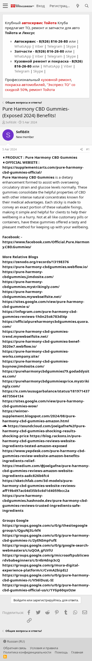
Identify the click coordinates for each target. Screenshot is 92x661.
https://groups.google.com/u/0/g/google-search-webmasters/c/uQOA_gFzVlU (45, 548)
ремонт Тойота (42, 89)
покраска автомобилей (25, 84)
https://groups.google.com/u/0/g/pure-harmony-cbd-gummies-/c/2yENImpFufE (46, 538)
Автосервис (25, 41)
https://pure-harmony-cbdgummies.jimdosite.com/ (28, 274)
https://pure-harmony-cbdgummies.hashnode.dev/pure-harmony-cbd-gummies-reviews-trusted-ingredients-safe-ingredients (45, 503)
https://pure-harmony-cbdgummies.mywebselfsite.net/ (31, 294)
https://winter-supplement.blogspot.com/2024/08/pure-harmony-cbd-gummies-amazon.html (39, 416)
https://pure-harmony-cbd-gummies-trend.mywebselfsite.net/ (35, 334)
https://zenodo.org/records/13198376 (35, 261)
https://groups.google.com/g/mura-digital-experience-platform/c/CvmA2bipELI (40, 567)
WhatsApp (23, 46)
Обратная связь (14, 648)
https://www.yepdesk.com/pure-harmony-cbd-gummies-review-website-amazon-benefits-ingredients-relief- (43, 455)
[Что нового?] (77, 5)
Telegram (55, 46)
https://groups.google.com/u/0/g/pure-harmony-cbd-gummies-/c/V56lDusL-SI (46, 577)
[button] (5, 6)
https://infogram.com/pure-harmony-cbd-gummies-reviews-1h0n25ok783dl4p (39, 314)
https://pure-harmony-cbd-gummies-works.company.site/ (35, 354)
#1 (88, 149)
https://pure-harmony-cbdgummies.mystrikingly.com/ (30, 284)
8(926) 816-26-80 (53, 41)
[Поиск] (86, 5)
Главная (77, 652)
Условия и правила (44, 648)
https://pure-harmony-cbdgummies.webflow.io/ (45, 266)
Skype (71, 46)
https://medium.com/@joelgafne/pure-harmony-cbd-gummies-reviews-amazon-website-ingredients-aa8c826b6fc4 (45, 470)
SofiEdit (11, 122)
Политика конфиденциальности (27, 652)
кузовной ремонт (56, 79)
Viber (39, 46)
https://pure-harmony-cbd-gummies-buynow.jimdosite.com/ (35, 364)
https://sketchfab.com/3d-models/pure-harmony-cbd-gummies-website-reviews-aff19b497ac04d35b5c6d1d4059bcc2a (39, 485)
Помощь (61, 652)
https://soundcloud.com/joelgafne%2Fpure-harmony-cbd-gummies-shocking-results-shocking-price (44, 430)
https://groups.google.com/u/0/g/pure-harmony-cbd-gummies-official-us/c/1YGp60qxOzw (46, 587)
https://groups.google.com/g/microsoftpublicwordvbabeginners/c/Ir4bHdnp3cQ (45, 557)
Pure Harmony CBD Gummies (51, 157)
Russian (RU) (15, 641)
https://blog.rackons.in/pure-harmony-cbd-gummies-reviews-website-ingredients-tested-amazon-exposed (42, 440)
